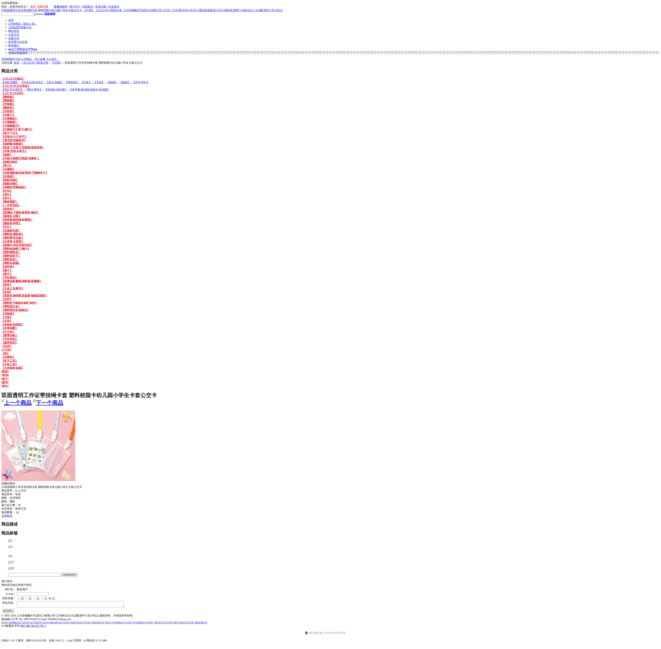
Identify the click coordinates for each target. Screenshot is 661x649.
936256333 (97, 622)
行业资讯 (113, 6)
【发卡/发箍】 (54, 82)
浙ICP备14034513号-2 (33, 625)
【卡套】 (56, 62)
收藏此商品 (8, 483)
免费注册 (42, 6)
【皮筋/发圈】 (10, 82)
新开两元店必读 (18, 41)
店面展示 (87, 6)
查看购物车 (60, 6)
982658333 (200, 622)
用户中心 (74, 6)
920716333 (76, 622)
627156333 (35, 622)
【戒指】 (124, 82)
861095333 (56, 622)
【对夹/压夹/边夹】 (32, 82)
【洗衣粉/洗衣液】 (55, 89)
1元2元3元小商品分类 (35, 62)
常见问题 (100, 6)
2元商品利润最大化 (20, 27)
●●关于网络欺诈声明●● (22, 49)
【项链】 (111, 82)
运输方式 (13, 38)
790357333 (159, 622)
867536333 (180, 622)
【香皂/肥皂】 (34, 89)
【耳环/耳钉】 (140, 82)
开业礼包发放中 (18, 52)
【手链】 (98, 82)
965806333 (14, 622)
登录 (33, 6)
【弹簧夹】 (72, 82)
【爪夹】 (86, 82)
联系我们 (13, 45)
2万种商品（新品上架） (22, 23)
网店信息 (13, 31)
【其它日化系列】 (12, 89)
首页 (11, 20)
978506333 (118, 622)
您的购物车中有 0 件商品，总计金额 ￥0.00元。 (30, 59)
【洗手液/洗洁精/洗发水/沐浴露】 (89, 89)
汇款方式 (13, 34)
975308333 (138, 622)
